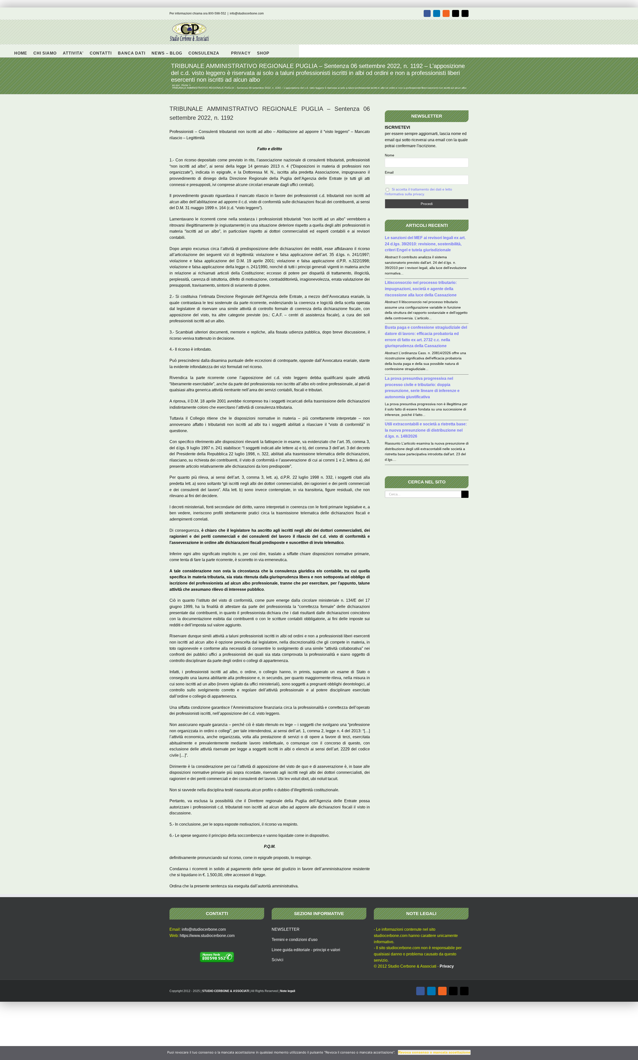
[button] (277, 51)
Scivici (277, 960)
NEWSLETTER (286, 929)
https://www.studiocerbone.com (207, 935)
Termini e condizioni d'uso (295, 939)
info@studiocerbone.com (247, 13)
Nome (389, 155)
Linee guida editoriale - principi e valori (306, 950)
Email (389, 172)
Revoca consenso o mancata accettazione (434, 1052)
